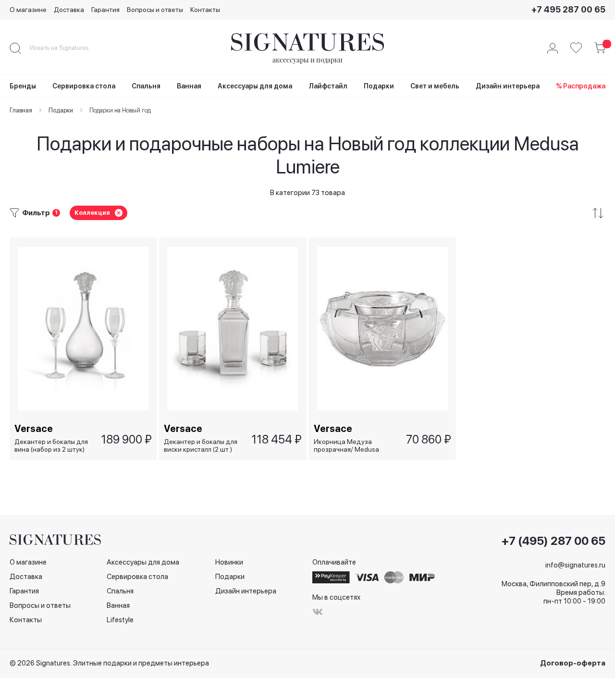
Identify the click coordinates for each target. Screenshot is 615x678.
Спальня (120, 591)
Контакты (205, 9)
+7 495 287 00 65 (568, 9)
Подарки (230, 576)
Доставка (69, 9)
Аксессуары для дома (143, 562)
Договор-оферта (572, 663)
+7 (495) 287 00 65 (553, 541)
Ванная (118, 605)
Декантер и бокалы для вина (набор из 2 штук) (51, 446)
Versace (33, 428)
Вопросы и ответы (155, 9)
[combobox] (67, 48)
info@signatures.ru (575, 565)
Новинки (229, 562)
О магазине (28, 9)
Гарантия (105, 9)
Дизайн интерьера (245, 591)
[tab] (307, 213)
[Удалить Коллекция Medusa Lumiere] (119, 213)
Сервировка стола (137, 576)
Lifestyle (120, 620)
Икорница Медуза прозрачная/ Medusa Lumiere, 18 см (346, 446)
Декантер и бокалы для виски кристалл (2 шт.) (200, 446)
